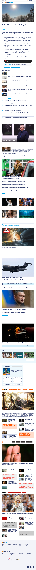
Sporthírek (11, 554)
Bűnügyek (20, 545)
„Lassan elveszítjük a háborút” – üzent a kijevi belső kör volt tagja (14, 309)
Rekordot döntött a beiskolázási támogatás (10, 318)
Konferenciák (25, 389)
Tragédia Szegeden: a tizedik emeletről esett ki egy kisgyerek (13, 184)
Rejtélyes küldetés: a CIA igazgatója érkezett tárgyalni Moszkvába (15, 279)
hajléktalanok (7, 67)
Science (23, 492)
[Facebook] (31, 567)
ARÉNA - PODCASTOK (5, 0)
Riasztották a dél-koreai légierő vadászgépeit (10, 178)
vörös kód (17, 67)
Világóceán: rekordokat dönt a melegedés (24, 218)
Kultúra (9, 545)
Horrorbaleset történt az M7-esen (11, 193)
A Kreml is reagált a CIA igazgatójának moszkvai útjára (12, 277)
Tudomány (9, 544)
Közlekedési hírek (20, 553)
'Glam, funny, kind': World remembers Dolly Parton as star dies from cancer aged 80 (17, 513)
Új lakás (31, 389)
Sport (15, 492)
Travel (19, 492)
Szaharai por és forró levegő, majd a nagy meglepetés (12, 190)
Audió (26, 545)
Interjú (14, 545)
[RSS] (28, 567)
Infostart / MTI (4, 27)
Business (10, 492)
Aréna (27, 554)
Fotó (31, 544)
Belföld (9, 64)
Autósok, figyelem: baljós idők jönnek (9, 247)
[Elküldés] (5, 29)
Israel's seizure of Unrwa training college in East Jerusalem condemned (25, 533)
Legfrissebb (26, 544)
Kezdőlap (5, 64)
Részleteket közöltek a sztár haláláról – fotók (9, 206)
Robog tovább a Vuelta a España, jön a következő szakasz (19, 315)
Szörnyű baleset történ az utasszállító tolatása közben (12, 250)
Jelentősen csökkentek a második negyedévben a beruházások (13, 312)
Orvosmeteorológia (4, 554)
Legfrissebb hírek (12, 553)
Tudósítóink (15, 544)
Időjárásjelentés (28, 553)
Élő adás (7, 377)
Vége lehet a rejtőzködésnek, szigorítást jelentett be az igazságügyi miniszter (25, 207)
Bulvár (20, 544)
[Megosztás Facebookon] (2, 29)
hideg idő (12, 67)
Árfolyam (19, 389)
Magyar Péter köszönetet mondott (9, 153)
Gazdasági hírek (20, 554)
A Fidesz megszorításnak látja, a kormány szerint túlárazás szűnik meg (15, 187)
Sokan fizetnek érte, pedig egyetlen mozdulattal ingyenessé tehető (8, 218)
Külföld (3, 545)
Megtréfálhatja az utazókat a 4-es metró (11, 225)
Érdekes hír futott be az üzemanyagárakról (11, 176)
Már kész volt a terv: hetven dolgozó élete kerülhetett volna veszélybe (14, 342)
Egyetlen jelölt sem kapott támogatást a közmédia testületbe (13, 181)
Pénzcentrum (12, 389)
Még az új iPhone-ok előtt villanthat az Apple (10, 253)
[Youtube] (33, 567)
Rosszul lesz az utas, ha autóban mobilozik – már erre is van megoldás (15, 287)
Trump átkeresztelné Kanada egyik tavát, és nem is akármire (16, 345)
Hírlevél (32, 545)
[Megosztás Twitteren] (4, 29)
